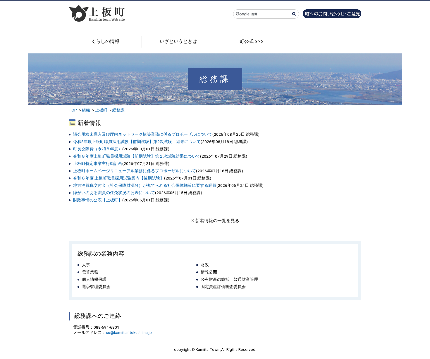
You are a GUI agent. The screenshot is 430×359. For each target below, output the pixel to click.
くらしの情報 (105, 41)
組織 (86, 110)
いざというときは (178, 41)
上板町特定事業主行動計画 (97, 163)
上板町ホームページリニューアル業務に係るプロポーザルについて (134, 170)
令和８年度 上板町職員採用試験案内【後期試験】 (118, 178)
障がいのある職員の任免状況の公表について (114, 192)
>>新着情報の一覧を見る (215, 220)
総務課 (118, 110)
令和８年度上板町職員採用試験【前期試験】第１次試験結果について (136, 156)
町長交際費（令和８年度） (97, 149)
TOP (73, 110)
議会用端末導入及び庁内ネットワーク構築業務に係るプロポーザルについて (142, 134)
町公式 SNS (252, 41)
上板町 (101, 110)
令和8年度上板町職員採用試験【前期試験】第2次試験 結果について (137, 141)
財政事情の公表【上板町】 (97, 200)
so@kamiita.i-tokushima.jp (129, 332)
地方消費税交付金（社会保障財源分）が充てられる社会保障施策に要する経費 (144, 185)
